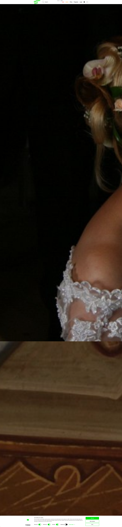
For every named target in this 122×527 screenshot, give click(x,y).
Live (63, 2)
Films (71, 2)
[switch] (49, 524)
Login (81, 2)
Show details (71, 524)
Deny (92, 524)
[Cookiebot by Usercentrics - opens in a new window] (28, 525)
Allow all (92, 518)
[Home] (37, 2)
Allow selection (92, 521)
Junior (66, 2)
